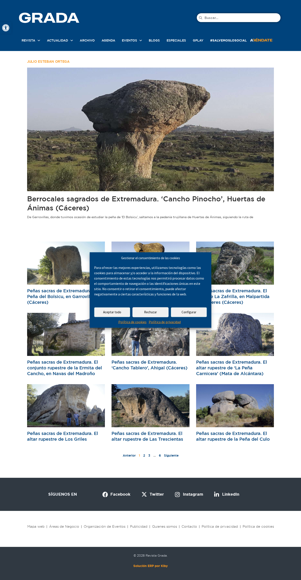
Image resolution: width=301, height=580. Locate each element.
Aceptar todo (112, 312)
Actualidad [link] (57, 40)
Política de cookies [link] (132, 322)
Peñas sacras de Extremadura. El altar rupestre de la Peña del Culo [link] (233, 436)
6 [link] (160, 455)
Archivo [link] (87, 40)
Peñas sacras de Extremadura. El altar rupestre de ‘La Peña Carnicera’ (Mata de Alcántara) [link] (231, 367)
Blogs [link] (154, 40)
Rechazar (150, 312)
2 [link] (144, 455)
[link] (5, 28)
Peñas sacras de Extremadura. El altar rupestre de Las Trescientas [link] (147, 436)
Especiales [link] (176, 40)
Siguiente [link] (171, 455)
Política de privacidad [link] (165, 322)
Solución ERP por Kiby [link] (150, 566)
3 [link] (149, 455)
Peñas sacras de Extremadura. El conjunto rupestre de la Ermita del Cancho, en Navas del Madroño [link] (64, 367)
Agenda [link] (108, 40)
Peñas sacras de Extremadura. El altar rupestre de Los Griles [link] (62, 436)
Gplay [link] (198, 40)
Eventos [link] (129, 40)
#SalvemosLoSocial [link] (228, 40)
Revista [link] (28, 40)
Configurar (189, 312)
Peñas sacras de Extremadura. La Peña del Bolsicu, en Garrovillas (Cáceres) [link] (63, 296)
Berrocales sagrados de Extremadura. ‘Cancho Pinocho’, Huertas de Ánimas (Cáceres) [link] (146, 203)
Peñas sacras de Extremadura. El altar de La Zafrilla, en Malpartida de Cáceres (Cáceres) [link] (232, 296)
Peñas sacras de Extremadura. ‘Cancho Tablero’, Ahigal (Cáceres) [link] (149, 365)
